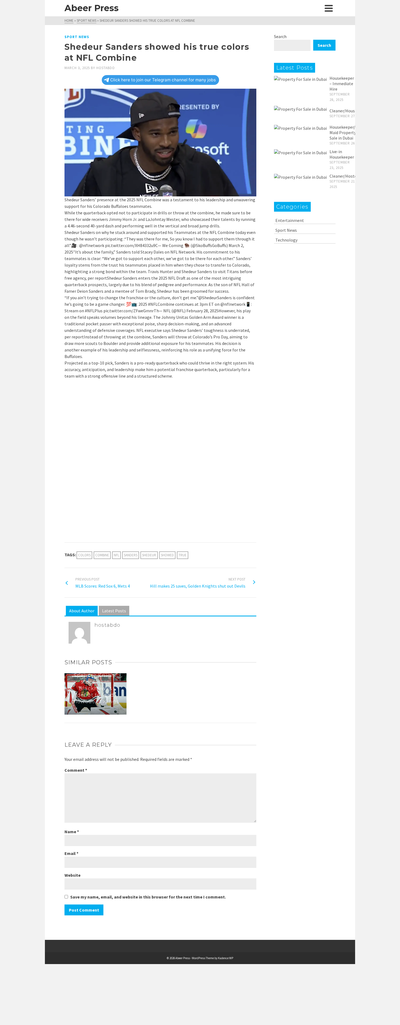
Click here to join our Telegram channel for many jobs (163, 79)
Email (71, 853)
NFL (116, 555)
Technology (286, 240)
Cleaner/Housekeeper (350, 110)
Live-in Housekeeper (342, 154)
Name (71, 831)
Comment (75, 770)
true (183, 555)
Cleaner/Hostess (345, 176)
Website (72, 875)
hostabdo (105, 68)
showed (167, 555)
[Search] (316, 8)
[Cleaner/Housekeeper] (300, 108)
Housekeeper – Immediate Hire (342, 83)
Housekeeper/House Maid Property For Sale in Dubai (348, 132)
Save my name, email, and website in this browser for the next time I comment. (148, 897)
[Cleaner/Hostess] (300, 176)
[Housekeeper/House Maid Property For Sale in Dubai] (300, 127)
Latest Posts (114, 610)
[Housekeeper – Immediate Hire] (300, 78)
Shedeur (149, 555)
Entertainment (289, 220)
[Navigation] (329, 8)
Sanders (130, 555)
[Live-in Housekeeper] (300, 152)
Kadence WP (225, 958)
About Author (81, 610)
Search (280, 36)
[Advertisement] (160, 424)
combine (102, 555)
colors (84, 555)
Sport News (76, 37)
